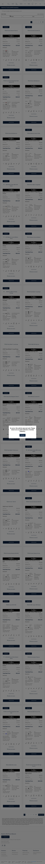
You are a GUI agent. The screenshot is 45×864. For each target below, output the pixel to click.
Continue (22, 435)
